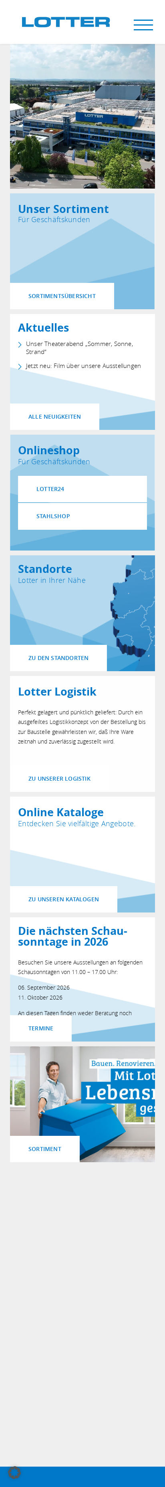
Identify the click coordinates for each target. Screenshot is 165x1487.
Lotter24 (50, 489)
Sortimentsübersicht (62, 296)
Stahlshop (53, 516)
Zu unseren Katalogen (63, 899)
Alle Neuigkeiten (54, 416)
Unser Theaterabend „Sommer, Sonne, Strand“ (79, 348)
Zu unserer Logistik (59, 778)
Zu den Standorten (58, 658)
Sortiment (44, 1149)
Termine (40, 1028)
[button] (14, 1472)
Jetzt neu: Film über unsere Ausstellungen (83, 366)
